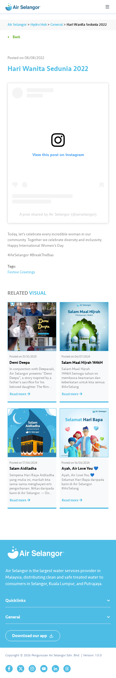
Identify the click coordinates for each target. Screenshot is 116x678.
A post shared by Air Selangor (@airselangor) (58, 214)
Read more (18, 394)
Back (17, 37)
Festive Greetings (21, 272)
